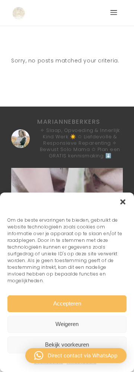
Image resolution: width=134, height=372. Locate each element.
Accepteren (67, 303)
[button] (123, 202)
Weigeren (67, 324)
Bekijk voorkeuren (67, 344)
